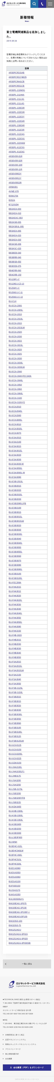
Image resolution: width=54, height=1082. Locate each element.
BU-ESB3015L (15, 517)
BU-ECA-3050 (15, 385)
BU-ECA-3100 (15, 398)
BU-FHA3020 (15, 596)
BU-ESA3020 (15, 455)
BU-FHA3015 (15, 591)
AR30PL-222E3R (16, 112)
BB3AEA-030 (15, 240)
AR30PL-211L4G (16, 103)
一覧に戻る (27, 964)
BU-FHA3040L (15, 613)
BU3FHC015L (15, 859)
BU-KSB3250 (15, 829)
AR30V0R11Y (15, 178)
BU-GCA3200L (15, 754)
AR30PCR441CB (16, 81)
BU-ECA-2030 (15, 336)
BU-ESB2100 (15, 508)
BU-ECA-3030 (15, 358)
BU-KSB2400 (15, 824)
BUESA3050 (14, 873)
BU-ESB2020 (15, 490)
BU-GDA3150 (15, 763)
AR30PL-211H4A (16, 95)
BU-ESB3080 (15, 565)
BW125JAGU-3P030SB (19, 943)
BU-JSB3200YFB (17, 798)
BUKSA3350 (14, 895)
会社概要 (8, 1059)
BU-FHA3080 (15, 626)
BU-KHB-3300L (16, 811)
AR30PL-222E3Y (16, 117)
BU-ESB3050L (15, 552)
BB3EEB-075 (15, 266)
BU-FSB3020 (15, 706)
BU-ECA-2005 (15, 306)
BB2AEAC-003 (15, 218)
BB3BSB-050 (15, 262)
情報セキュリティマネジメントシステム (20, 1044)
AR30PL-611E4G (16, 152)
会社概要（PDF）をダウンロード (28, 1067)
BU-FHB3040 (15, 653)
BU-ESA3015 (15, 446)
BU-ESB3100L (15, 578)
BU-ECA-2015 (15, 323)
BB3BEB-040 (15, 253)
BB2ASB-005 (15, 222)
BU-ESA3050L (15, 468)
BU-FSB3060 (15, 723)
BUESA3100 (14, 881)
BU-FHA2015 (15, 587)
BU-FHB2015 (15, 640)
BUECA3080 (14, 868)
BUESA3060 (14, 877)
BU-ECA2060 (15, 415)
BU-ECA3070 (15, 433)
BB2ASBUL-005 (16, 226)
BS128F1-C (14, 279)
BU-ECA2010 (15, 407)
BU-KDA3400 (15, 807)
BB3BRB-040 (15, 257)
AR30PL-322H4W (17, 143)
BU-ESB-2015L (16, 481)
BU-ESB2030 (15, 499)
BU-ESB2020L (15, 495)
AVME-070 (14, 191)
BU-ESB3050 (15, 547)
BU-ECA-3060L (16, 393)
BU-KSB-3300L (16, 815)
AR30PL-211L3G (16, 99)
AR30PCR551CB (16, 86)
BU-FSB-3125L (16, 688)
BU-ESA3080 (15, 477)
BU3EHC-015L (15, 846)
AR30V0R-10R (15, 165)
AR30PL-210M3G (17, 90)
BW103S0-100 (15, 921)
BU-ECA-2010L (16, 319)
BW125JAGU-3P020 (18, 939)
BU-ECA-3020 (15, 350)
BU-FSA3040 (15, 679)
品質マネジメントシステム (15, 1039)
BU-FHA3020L (15, 600)
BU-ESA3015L (15, 451)
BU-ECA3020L (15, 429)
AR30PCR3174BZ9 (18, 77)
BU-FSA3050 (15, 684)
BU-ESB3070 (15, 561)
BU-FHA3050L (15, 622)
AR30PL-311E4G (16, 134)
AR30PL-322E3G (17, 139)
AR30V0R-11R (15, 169)
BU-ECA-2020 (15, 332)
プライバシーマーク (13, 1049)
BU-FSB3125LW (16, 741)
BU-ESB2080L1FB (17, 503)
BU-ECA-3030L (16, 363)
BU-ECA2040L (15, 411)
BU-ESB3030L (15, 534)
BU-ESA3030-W (16, 464)
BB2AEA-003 (15, 209)
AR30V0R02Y (15, 174)
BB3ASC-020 (15, 248)
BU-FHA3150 (15, 631)
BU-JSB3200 (15, 793)
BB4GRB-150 (15, 275)
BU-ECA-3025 (15, 354)
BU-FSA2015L (15, 666)
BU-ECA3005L (15, 420)
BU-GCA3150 (15, 750)
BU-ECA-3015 (15, 341)
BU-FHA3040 (15, 609)
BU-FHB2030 (15, 644)
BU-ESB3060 (15, 556)
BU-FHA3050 (15, 618)
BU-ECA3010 (15, 424)
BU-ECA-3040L (16, 380)
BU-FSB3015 (15, 701)
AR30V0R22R (15, 183)
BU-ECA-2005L (16, 310)
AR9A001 (13, 187)
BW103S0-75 (15, 925)
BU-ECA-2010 (15, 314)
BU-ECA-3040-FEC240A (20, 376)
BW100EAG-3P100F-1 (19, 912)
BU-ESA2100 (15, 442)
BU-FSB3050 (15, 719)
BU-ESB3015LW (16, 521)
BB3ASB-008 (15, 244)
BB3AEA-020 (15, 235)
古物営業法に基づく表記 (14, 1035)
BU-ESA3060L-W (17, 473)
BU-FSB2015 (15, 697)
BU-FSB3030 (15, 710)
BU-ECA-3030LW (17, 367)
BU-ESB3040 (15, 539)
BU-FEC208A (15, 583)
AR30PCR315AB (16, 73)
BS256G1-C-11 (15, 292)
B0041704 (13, 196)
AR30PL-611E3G (16, 147)
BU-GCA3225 (15, 758)
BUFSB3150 (14, 886)
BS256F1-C (14, 288)
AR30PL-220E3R (16, 108)
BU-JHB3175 (15, 776)
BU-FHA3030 (15, 605)
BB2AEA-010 (15, 213)
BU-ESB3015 (15, 512)
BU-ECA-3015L (16, 345)
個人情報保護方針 (12, 1054)
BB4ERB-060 (15, 270)
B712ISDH (13, 205)
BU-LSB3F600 (15, 837)
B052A (12, 200)
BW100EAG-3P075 (18, 903)
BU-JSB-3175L (15, 789)
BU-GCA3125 (15, 745)
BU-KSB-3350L (16, 820)
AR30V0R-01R (15, 156)
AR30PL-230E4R (16, 125)
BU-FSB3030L (15, 714)
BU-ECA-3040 (15, 371)
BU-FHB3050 (15, 657)
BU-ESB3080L (15, 569)
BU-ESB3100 (15, 574)
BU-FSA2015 (15, 662)
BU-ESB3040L (15, 543)
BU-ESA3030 (15, 459)
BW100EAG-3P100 (18, 908)
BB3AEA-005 (15, 231)
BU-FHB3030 (15, 648)
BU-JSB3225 (15, 802)
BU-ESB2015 (15, 486)
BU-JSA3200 (15, 780)
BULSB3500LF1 (16, 899)
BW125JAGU (15, 930)
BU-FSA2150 (15, 675)
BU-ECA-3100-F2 (17, 402)
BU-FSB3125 (15, 736)
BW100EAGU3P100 (18, 916)
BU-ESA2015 (15, 438)
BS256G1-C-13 (16, 297)
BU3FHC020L (15, 864)
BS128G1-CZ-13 (16, 284)
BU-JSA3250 (15, 785)
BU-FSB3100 (15, 728)
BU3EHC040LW (16, 851)
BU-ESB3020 (15, 525)
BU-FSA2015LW (16, 670)
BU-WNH (13, 842)
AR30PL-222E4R (16, 121)
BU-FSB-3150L (16, 692)
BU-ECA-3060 (15, 389)
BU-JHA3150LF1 (16, 771)
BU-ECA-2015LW (17, 328)
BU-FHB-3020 (15, 635)
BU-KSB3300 (15, 833)
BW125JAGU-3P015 (18, 934)
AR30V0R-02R (15, 161)
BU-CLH (12, 301)
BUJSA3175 (14, 890)
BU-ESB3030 (15, 530)
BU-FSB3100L (15, 732)
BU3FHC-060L (15, 855)
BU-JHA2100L (15, 767)
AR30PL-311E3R (16, 130)
